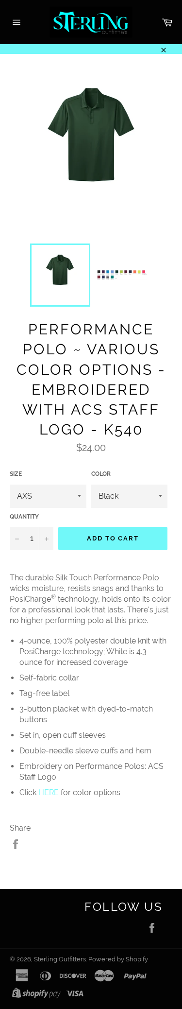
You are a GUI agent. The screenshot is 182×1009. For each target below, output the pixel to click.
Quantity (24, 516)
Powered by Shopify (118, 959)
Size (16, 473)
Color (101, 473)
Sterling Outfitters (60, 959)
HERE (49, 792)
